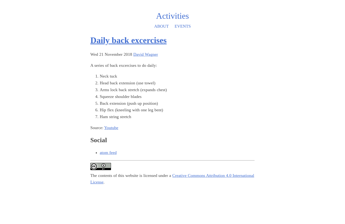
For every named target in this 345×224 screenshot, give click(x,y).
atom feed (108, 152)
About (161, 26)
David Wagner (145, 54)
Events (183, 26)
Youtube (111, 127)
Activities (172, 16)
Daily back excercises (128, 40)
